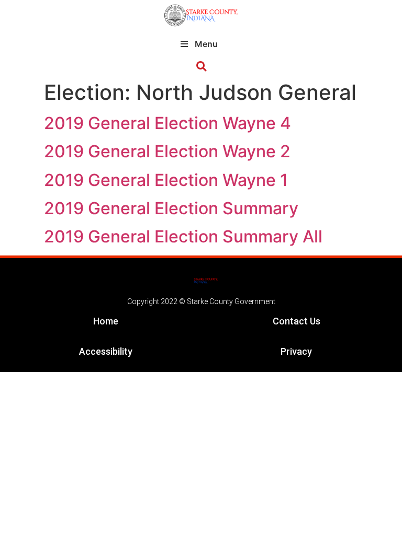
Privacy (296, 351)
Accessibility (105, 351)
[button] (201, 66)
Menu (206, 44)
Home (105, 321)
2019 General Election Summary (171, 208)
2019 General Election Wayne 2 (167, 151)
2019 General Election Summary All (183, 236)
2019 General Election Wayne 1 (166, 180)
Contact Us (296, 321)
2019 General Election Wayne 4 (167, 123)
